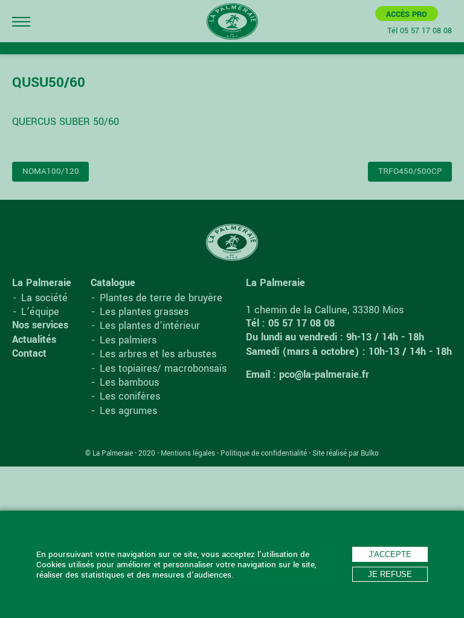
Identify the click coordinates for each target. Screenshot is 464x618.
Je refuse (390, 574)
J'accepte (390, 554)
